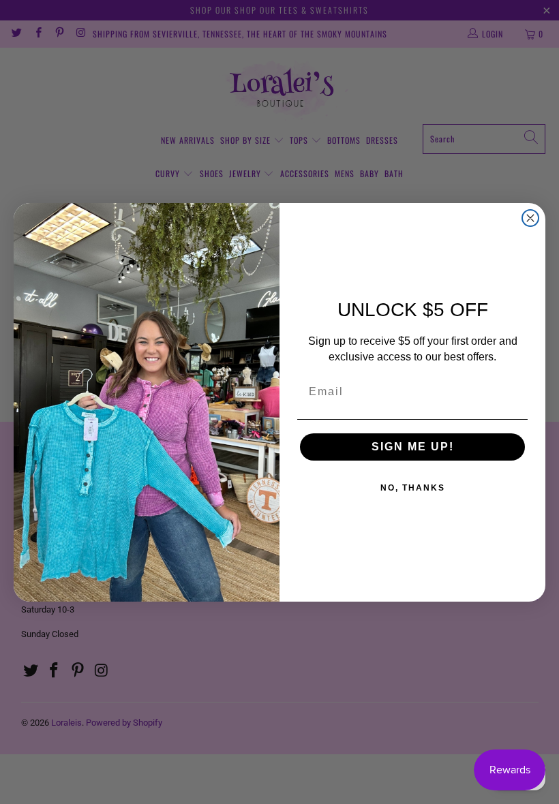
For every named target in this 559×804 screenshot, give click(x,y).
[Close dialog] (530, 218)
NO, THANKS (412, 488)
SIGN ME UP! (413, 446)
